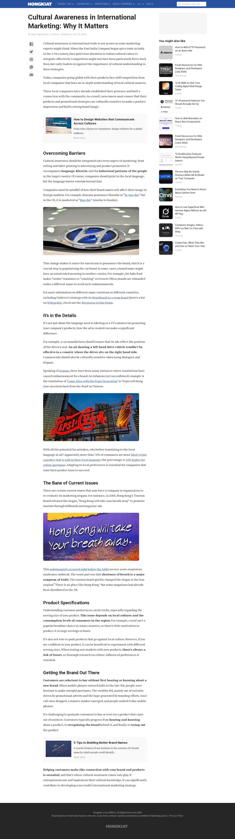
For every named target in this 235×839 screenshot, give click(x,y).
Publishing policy (159, 815)
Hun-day (85, 200)
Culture (55, 34)
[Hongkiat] (40, 4)
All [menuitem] (139, 4)
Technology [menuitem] (83, 4)
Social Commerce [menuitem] (122, 4)
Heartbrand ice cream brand (110, 297)
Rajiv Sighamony (39, 34)
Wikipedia (54, 303)
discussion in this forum (97, 303)
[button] (31, 44)
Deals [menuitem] (150, 4)
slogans (64, 371)
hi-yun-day (132, 195)
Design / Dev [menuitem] (64, 4)
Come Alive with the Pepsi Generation (92, 381)
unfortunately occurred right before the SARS (79, 569)
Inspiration (101, 4)
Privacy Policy (176, 815)
